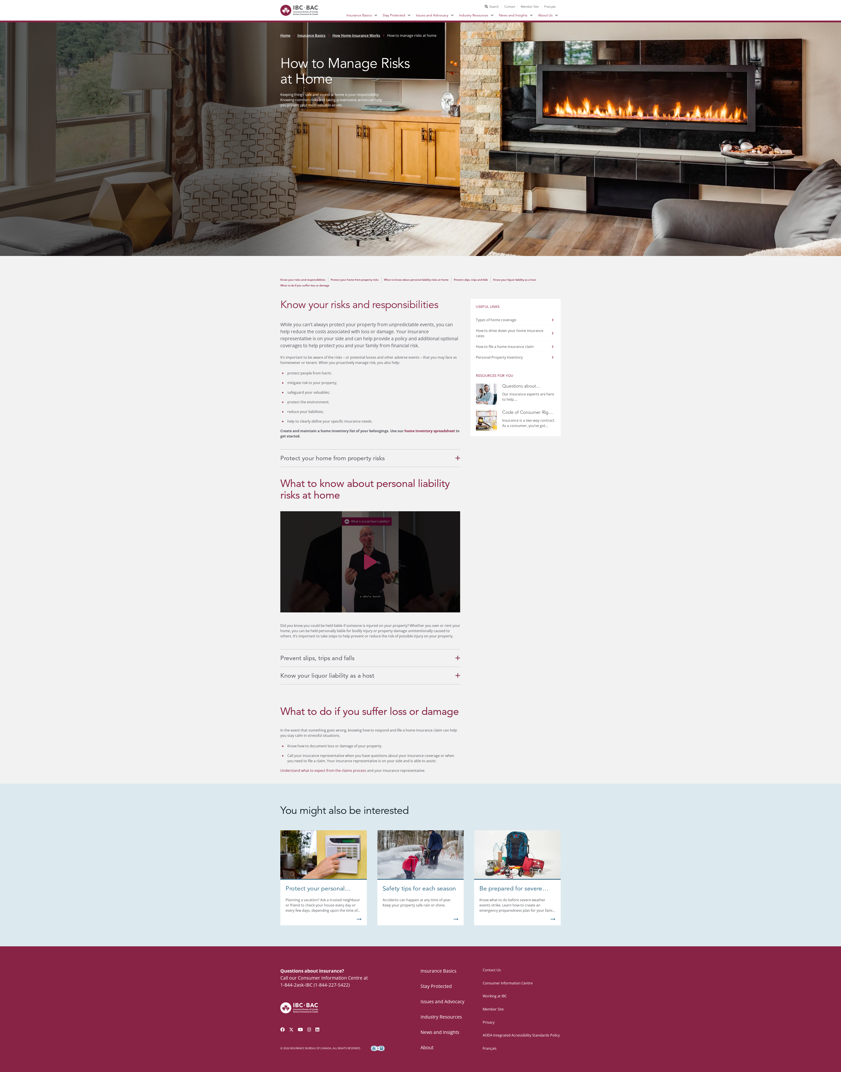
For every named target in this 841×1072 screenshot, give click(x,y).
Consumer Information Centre (508, 983)
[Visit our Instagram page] (309, 1029)
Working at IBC (495, 996)
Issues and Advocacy (432, 15)
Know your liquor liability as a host (514, 280)
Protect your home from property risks (355, 280)
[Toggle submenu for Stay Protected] (409, 15)
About (426, 1047)
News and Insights (513, 15)
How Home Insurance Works (356, 35)
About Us (545, 15)
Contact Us (492, 970)
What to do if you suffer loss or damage (304, 285)
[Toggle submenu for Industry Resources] (492, 15)
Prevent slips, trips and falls (471, 280)
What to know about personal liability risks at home (416, 280)
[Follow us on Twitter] (291, 1029)
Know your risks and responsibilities (302, 280)
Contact (509, 7)
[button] (370, 561)
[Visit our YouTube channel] (300, 1029)
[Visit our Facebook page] (282, 1029)
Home (285, 35)
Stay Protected (394, 15)
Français (549, 7)
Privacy (489, 1022)
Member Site (530, 7)
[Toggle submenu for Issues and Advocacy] (452, 15)
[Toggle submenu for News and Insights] (531, 15)
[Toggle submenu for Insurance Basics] (376, 15)
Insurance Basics (359, 15)
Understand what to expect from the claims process (323, 770)
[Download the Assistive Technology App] (378, 1048)
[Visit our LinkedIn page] (317, 1029)
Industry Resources (473, 15)
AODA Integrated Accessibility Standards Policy (521, 1035)
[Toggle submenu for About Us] (556, 15)
